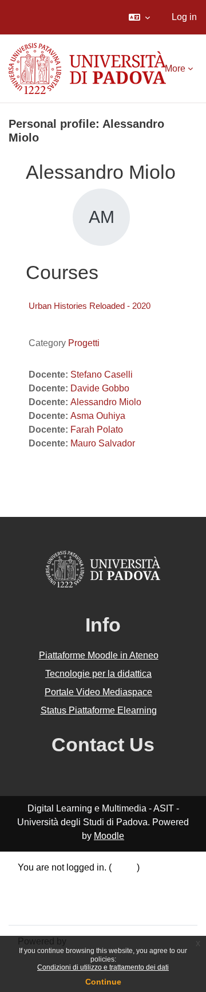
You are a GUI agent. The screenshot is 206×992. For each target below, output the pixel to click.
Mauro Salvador (102, 443)
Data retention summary (66, 881)
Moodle (109, 836)
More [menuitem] (175, 68)
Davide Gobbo (99, 388)
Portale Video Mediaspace (98, 692)
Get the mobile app (56, 908)
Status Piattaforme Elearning (99, 710)
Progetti (84, 343)
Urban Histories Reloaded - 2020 (89, 306)
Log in (184, 17)
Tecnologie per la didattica (98, 674)
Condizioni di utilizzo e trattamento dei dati (103, 967)
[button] (139, 17)
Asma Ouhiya (97, 416)
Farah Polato (96, 429)
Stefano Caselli (101, 374)
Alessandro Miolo (105, 402)
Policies (34, 895)
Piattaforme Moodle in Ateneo (99, 655)
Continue (103, 981)
